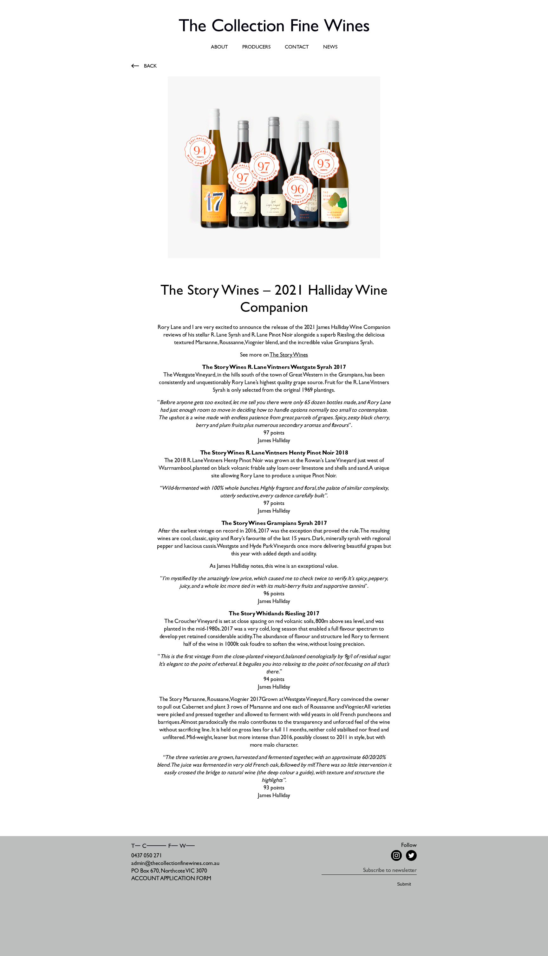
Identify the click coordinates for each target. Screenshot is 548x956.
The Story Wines (289, 355)
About (219, 47)
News (330, 47)
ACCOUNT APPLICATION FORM (171, 879)
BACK (150, 66)
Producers (256, 47)
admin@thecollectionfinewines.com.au (175, 864)
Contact (297, 47)
